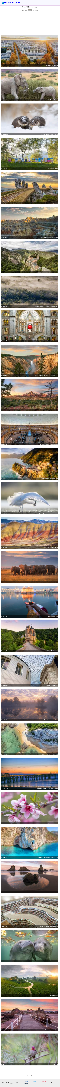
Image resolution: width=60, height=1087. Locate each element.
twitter (34, 1081)
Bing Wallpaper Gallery (12, 2)
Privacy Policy (11, 1083)
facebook (27, 1081)
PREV (27, 1075)
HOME (3, 1082)
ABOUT (7, 1082)
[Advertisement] (30, 22)
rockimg (55, 1082)
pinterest (43, 1081)
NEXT (32, 1075)
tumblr (26, 1083)
